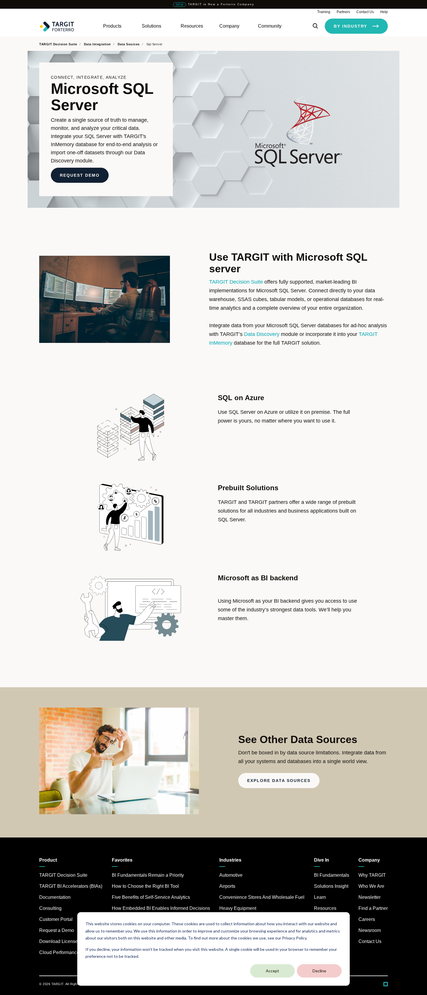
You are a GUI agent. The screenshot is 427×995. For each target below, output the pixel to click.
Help (384, 12)
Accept (272, 970)
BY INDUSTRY (350, 26)
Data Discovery (261, 334)
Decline (319, 970)
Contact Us (365, 12)
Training (323, 12)
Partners (343, 12)
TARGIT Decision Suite (236, 282)
